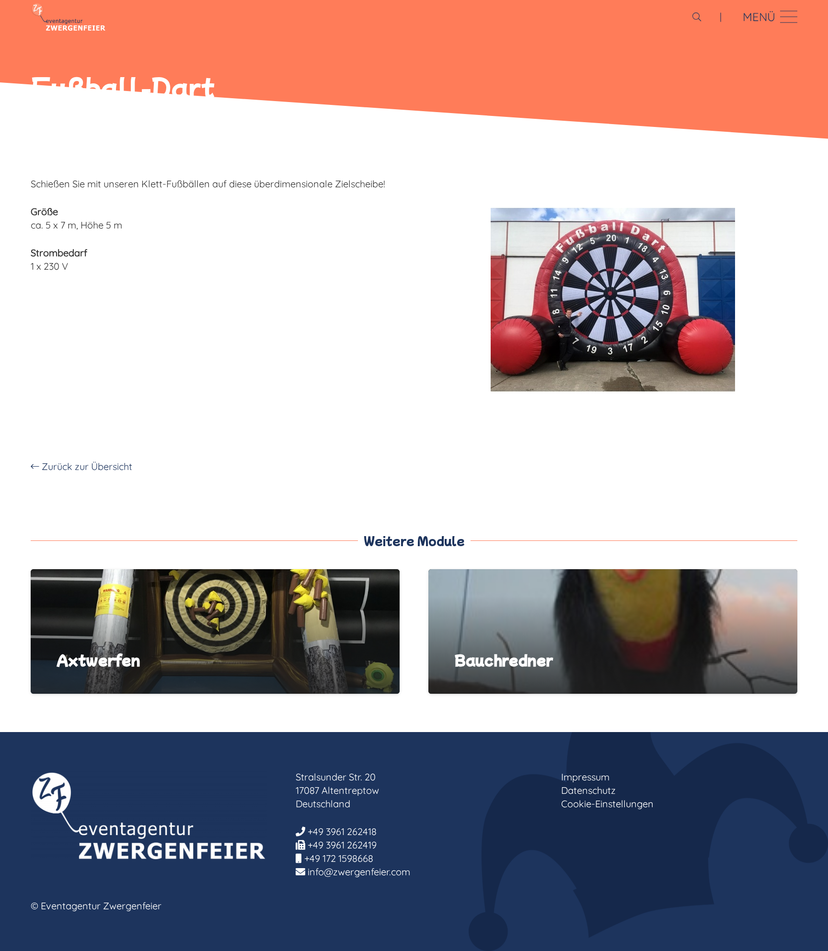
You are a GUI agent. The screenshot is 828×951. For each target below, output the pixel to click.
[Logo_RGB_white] (68, 16)
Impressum (585, 777)
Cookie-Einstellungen (607, 804)
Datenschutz (588, 790)
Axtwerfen (98, 659)
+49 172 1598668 (338, 858)
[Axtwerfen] (215, 576)
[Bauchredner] (612, 576)
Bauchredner (503, 659)
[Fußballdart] (612, 299)
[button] (696, 16)
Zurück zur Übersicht (85, 466)
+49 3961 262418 (342, 831)
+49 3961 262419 (342, 845)
